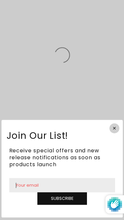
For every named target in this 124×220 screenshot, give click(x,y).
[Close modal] (114, 128)
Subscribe (62, 199)
